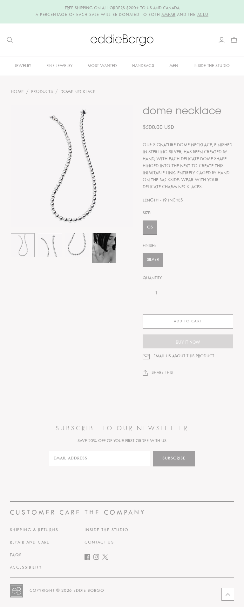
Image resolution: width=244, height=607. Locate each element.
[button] (228, 594)
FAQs (16, 555)
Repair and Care (30, 542)
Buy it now (188, 342)
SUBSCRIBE (174, 458)
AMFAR (168, 15)
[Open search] (10, 40)
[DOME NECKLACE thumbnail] (23, 245)
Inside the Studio (106, 530)
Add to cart (188, 321)
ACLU (202, 15)
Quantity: (152, 278)
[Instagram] (97, 558)
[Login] (221, 39)
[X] (106, 558)
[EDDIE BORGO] (122, 40)
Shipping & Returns (34, 530)
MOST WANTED (102, 66)
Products (42, 92)
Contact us (99, 542)
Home (17, 92)
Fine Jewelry (59, 66)
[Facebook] (89, 558)
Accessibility (26, 568)
